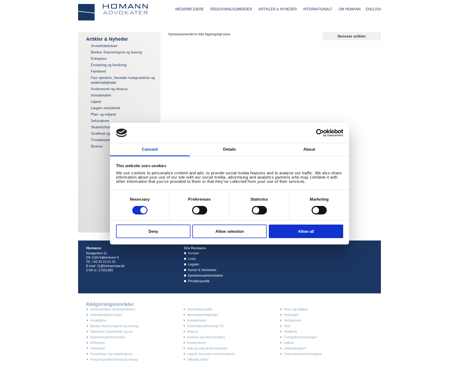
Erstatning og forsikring (108, 65)
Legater (193, 264)
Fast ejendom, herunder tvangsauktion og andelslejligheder (123, 80)
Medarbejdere (189, 9)
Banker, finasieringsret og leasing (116, 52)
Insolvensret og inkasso (109, 89)
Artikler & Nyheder (277, 9)
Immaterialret (101, 95)
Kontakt (193, 253)
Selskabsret (100, 121)
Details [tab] (229, 149)
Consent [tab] (150, 149)
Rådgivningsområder (231, 9)
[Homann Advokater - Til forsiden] (113, 12)
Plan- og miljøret (103, 114)
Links (192, 259)
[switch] (199, 210)
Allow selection (229, 231)
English (373, 9)
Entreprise (99, 59)
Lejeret (96, 102)
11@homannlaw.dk (111, 266)
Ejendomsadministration (205, 275)
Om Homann (349, 9)
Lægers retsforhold (105, 108)
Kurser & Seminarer (202, 270)
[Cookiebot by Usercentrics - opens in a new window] (320, 133)
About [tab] (309, 149)
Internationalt (317, 9)
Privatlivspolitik (199, 281)
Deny (153, 231)
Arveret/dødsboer (104, 46)
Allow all (306, 231)
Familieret (98, 71)
